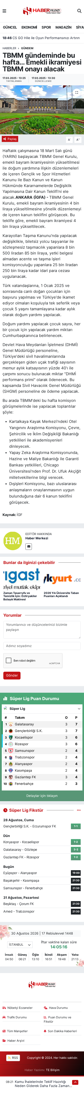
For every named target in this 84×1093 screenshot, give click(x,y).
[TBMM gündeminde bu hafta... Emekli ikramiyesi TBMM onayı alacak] (42, 109)
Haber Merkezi (36, 538)
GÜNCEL (10, 27)
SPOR (46, 27)
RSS (14, 1058)
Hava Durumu (58, 1008)
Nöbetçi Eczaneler (20, 1008)
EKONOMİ (29, 27)
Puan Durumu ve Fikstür (57, 1019)
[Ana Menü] (4, 11)
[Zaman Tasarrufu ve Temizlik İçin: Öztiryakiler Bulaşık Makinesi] (21, 579)
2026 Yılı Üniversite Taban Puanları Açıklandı (61, 594)
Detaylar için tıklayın (42, 796)
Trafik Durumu (17, 1017)
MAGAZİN (63, 27)
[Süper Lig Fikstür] (79, 810)
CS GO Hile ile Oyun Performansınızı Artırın (41, 38)
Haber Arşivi (15, 1040)
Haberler (9, 48)
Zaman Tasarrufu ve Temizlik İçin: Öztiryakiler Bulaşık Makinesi (20, 596)
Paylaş (12, 139)
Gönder (12, 675)
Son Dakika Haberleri (62, 1031)
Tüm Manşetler (17, 1031)
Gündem (27, 48)
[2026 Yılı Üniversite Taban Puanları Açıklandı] (62, 579)
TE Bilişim (53, 1070)
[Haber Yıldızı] (41, 10)
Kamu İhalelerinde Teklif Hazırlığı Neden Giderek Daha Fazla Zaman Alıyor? (42, 1086)
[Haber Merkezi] (12, 541)
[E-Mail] (28, 546)
